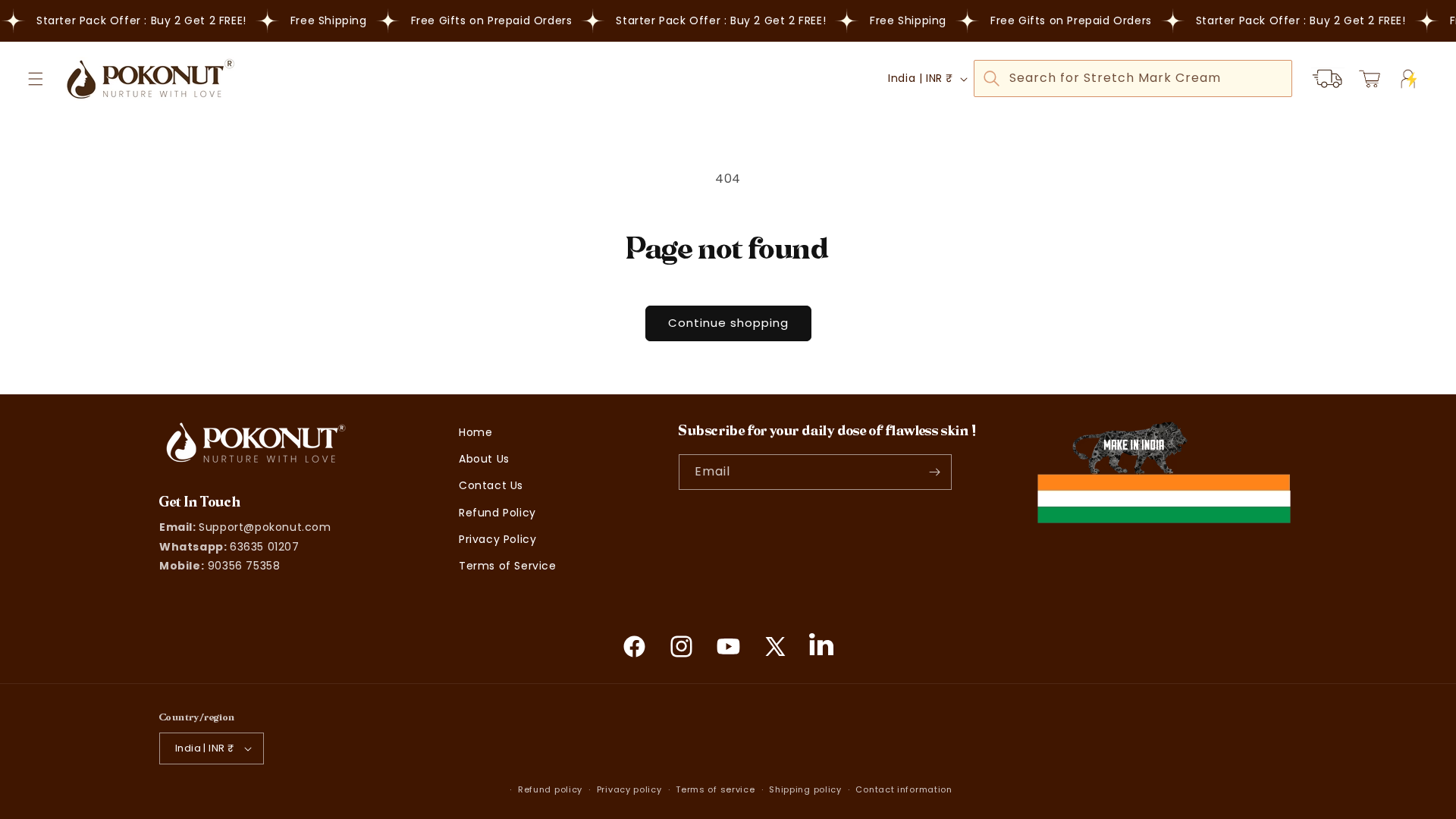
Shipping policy (805, 789)
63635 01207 (265, 546)
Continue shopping (728, 323)
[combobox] (1133, 78)
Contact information (903, 789)
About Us (484, 458)
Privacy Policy (497, 539)
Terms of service (715, 789)
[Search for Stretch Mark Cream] (991, 78)
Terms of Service (508, 565)
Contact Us (491, 485)
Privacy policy (629, 789)
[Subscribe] (934, 472)
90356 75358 (244, 565)
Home (475, 432)
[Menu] (35, 79)
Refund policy (550, 789)
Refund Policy (497, 512)
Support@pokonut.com (265, 527)
